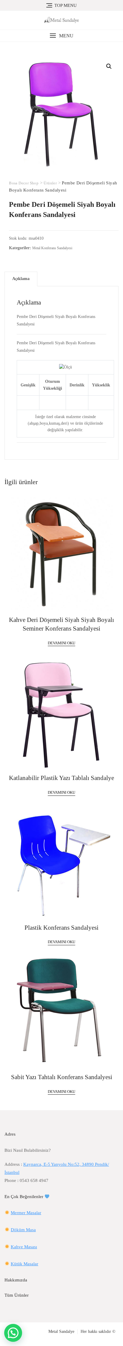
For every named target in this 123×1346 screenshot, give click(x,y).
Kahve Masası (24, 1246)
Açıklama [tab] (21, 278)
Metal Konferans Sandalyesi (52, 248)
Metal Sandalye (61, 1331)
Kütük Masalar (24, 1263)
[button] (61, 36)
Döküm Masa (23, 1229)
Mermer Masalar (26, 1212)
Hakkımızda (15, 1280)
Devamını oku (61, 643)
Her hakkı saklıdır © (98, 1331)
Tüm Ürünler (16, 1295)
